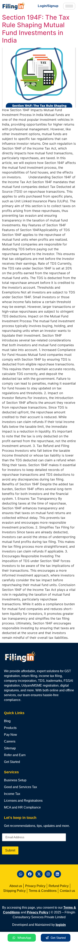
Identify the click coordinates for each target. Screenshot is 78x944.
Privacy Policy (37, 912)
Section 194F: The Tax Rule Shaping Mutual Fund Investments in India (36, 28)
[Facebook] (29, 874)
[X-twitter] (39, 874)
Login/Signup (48, 6)
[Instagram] (48, 874)
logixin (61, 924)
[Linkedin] (57, 874)
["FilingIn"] (16, 6)
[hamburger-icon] (69, 6)
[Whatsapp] (20, 874)
